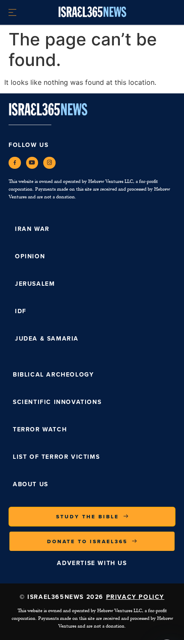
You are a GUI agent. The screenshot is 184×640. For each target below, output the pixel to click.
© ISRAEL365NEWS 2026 (92, 596)
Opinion (30, 256)
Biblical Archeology (53, 374)
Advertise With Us (92, 563)
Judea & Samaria (47, 338)
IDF (21, 311)
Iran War (32, 228)
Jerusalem (35, 283)
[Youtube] (32, 163)
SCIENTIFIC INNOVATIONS (57, 402)
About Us (30, 484)
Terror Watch (40, 429)
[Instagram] (49, 163)
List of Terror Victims (56, 456)
